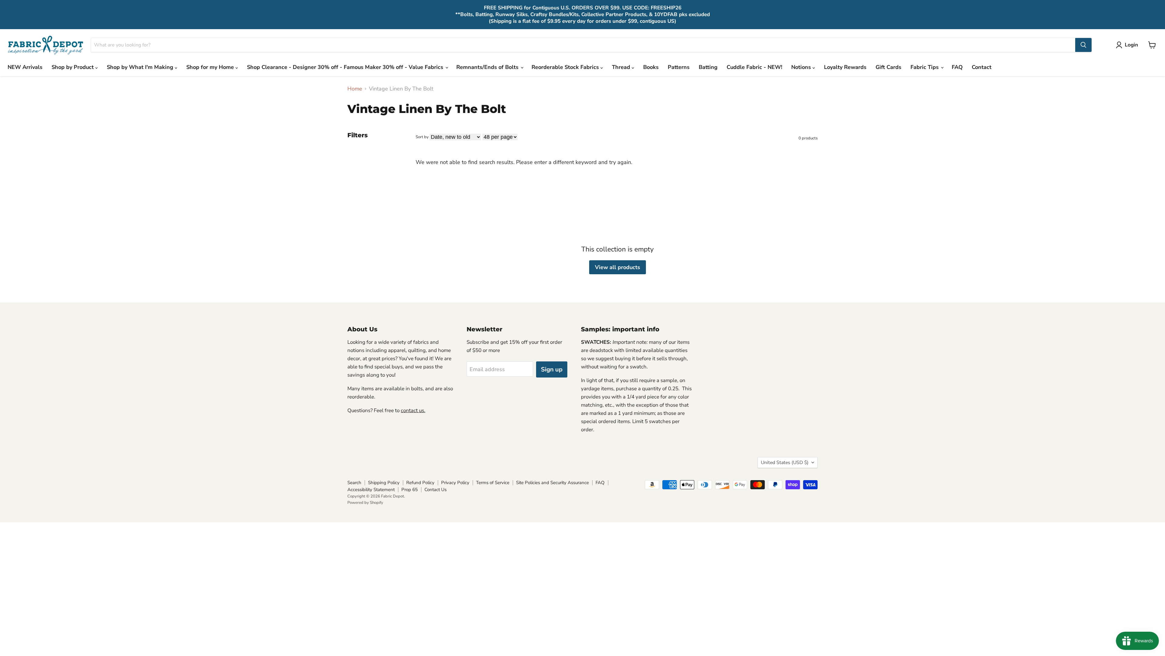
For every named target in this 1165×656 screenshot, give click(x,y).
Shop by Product (73, 67)
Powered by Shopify (365, 502)
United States (785, 462)
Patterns (679, 67)
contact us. (413, 410)
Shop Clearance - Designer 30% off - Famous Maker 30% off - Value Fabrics (346, 67)
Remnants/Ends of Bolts (488, 67)
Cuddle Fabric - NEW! (754, 67)
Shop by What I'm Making (141, 67)
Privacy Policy (455, 483)
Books (651, 67)
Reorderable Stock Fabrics (566, 67)
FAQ (957, 67)
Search (354, 483)
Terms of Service (492, 483)
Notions (801, 67)
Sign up (551, 369)
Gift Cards (888, 67)
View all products (617, 267)
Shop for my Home (210, 67)
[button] (1128, 45)
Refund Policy (420, 483)
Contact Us (435, 490)
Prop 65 (409, 490)
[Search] (1083, 45)
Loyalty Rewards (845, 67)
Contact (981, 67)
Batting (708, 67)
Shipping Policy (384, 483)
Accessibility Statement (371, 490)
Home (354, 89)
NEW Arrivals (25, 67)
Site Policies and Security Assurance (552, 483)
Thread (622, 67)
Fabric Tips (925, 67)
